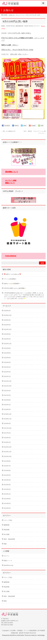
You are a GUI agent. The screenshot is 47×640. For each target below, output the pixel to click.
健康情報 (6, 525)
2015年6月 (7, 470)
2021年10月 (7, 386)
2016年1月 (7, 442)
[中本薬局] (10, 4)
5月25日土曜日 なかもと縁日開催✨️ (15, 288)
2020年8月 (7, 400)
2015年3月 (7, 484)
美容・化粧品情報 (9, 539)
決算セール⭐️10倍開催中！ (12, 283)
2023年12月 (7, 329)
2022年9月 (7, 348)
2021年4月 (7, 390)
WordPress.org (8, 565)
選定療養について (11, 172)
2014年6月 (7, 499)
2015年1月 (7, 494)
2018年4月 (7, 423)
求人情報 (6, 534)
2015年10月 (7, 456)
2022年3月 (7, 372)
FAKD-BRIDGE (10, 256)
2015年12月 (7, 447)
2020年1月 (7, 404)
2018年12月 (7, 414)
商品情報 (6, 529)
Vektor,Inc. (34, 635)
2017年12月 (7, 428)
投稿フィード (8, 560)
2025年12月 (7, 315)
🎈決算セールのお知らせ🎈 (12, 274)
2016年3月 (7, 437)
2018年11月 (7, 419)
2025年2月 (7, 320)
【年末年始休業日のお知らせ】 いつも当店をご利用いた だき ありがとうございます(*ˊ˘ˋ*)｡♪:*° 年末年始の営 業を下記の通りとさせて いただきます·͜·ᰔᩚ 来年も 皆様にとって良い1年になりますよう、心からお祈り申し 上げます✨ (24, 295)
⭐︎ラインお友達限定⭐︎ (10, 279)
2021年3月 (7, 395)
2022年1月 (7, 376)
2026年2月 (7, 310)
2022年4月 (7, 367)
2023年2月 (7, 339)
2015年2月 (7, 489)
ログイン (6, 556)
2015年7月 (7, 466)
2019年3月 (7, 409)
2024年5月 (7, 325)
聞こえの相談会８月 (8, 131)
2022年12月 (7, 343)
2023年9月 (7, 334)
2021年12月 (7, 381)
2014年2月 (7, 508)
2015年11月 (7, 451)
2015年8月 (7, 461)
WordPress (13, 635)
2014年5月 (7, 503)
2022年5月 (7, 362)
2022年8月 (7, 353)
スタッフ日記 (8, 520)
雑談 (5, 544)
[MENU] (43, 3)
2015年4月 (7, 480)
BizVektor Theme (23, 635)
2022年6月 (7, 357)
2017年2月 (7, 433)
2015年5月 (7, 475)
